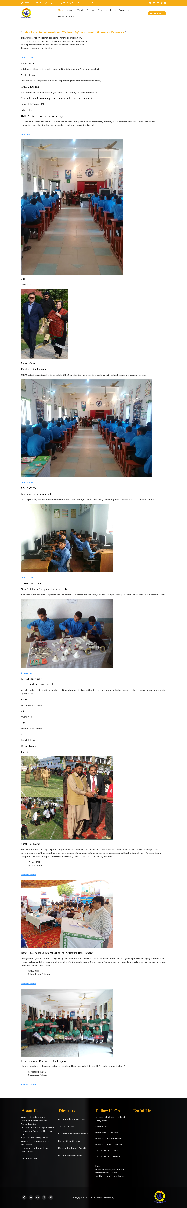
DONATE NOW (156, 13)
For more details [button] (28, 1084)
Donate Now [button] (27, 57)
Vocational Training (86, 10)
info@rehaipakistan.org (52, 3)
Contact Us (102, 10)
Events (113, 10)
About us (70, 10)
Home (60, 10)
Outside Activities (66, 16)
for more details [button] (28, 874)
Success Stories (125, 10)
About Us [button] (25, 134)
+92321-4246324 (30, 3)
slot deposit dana (29, 1158)
